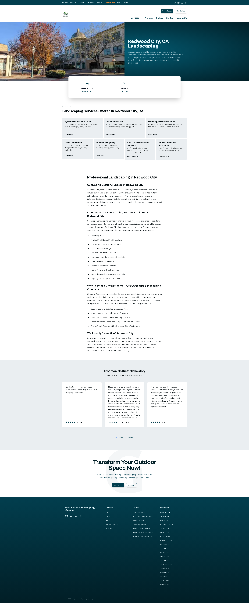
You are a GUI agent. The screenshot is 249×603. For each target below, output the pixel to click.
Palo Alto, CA (164, 532)
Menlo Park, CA (165, 536)
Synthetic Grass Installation (142, 528)
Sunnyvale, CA (164, 572)
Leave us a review (126, 438)
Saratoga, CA (164, 584)
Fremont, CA (164, 560)
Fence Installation (139, 512)
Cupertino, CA (164, 516)
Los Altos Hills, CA (166, 564)
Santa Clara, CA (165, 512)
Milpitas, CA (164, 520)
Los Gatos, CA (164, 580)
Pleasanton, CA (165, 568)
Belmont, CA (164, 548)
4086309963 (87, 91)
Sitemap (109, 528)
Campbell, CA (164, 576)
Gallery (159, 18)
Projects (149, 18)
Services (135, 18)
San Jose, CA (164, 552)
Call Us (182, 11)
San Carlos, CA (164, 544)
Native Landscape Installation (143, 532)
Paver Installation (139, 520)
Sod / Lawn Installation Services (143, 516)
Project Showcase (112, 524)
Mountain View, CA (166, 524)
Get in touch (167, 11)
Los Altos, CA (164, 528)
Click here (124, 91)
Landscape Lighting (139, 524)
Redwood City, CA (166, 540)
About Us (182, 18)
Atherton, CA (164, 556)
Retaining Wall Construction (142, 536)
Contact (170, 18)
